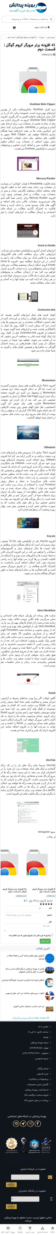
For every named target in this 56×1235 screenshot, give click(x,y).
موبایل (47, 1200)
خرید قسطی (42, 1073)
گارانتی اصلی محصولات (37, 1084)
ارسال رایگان (42, 1068)
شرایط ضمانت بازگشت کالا (36, 1095)
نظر (50, 922)
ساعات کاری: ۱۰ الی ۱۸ (38, 1032)
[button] (42, 1230)
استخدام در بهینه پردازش (36, 1089)
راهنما (45, 1037)
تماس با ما (43, 1026)
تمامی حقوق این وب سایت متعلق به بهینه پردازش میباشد (28, 1219)
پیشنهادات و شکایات (38, 1079)
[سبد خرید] (14, 27)
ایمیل (49, 915)
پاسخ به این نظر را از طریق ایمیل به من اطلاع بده (29, 935)
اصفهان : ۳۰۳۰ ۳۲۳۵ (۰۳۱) (35, 1053)
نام (50, 908)
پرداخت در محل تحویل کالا (36, 1100)
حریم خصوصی (41, 1058)
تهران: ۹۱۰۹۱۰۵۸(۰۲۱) (39, 1047)
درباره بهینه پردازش (39, 1042)
